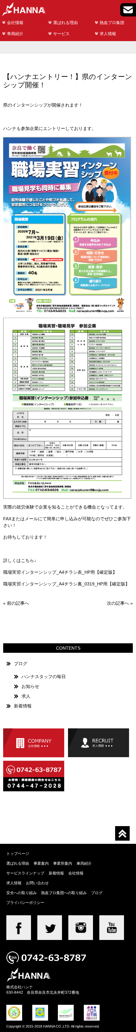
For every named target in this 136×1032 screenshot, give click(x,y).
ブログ (20, 663)
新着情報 (23, 705)
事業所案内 (62, 863)
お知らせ (30, 686)
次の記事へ (118, 603)
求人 (26, 696)
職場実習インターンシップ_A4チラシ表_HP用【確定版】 (60, 572)
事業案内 (41, 863)
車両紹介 (15, 33)
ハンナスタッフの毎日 (44, 676)
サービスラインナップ (25, 873)
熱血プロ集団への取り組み (64, 893)
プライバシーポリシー (25, 902)
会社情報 (15, 22)
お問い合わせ (37, 883)
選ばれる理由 (65, 22)
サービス (61, 33)
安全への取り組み (21, 893)
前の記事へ (18, 603)
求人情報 (108, 33)
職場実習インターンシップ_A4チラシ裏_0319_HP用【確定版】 (66, 583)
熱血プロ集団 (112, 22)
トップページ (17, 853)
